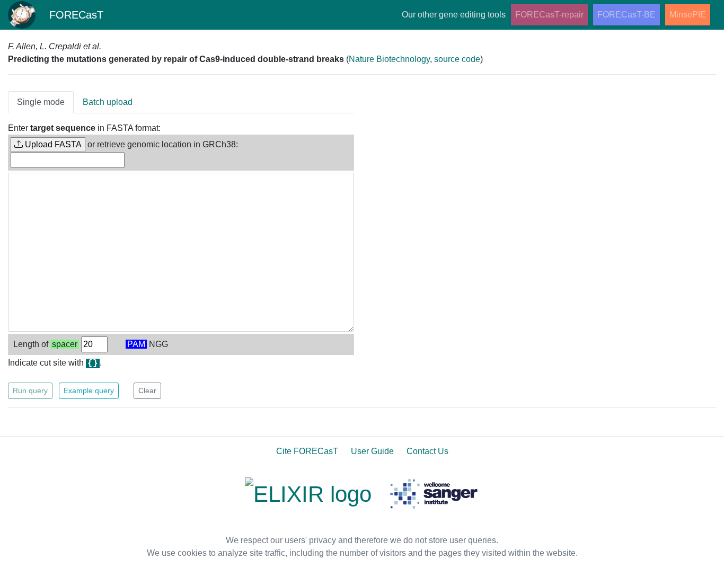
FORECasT (76, 15)
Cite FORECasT (307, 451)
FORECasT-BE (626, 14)
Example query (89, 390)
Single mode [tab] (41, 101)
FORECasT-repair (549, 14)
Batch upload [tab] (108, 101)
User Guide (372, 451)
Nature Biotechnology (389, 59)
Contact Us (427, 451)
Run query (30, 390)
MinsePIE (687, 14)
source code (457, 59)
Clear (147, 390)
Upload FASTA (52, 144)
